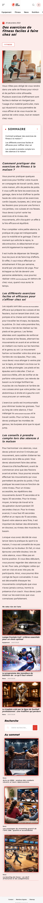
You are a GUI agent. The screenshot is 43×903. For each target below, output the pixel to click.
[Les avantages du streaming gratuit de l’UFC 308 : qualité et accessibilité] (21, 805)
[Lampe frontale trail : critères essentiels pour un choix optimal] (21, 622)
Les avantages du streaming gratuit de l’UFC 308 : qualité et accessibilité (19, 829)
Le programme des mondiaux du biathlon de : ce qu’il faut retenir (17, 674)
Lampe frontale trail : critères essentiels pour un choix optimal (20, 638)
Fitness (8, 44)
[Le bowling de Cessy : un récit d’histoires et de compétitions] (21, 853)
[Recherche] (33, 5)
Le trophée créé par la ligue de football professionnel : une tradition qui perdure (21, 710)
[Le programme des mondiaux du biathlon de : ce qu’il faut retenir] (21, 658)
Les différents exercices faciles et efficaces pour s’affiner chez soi (19, 143)
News (4, 678)
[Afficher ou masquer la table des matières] (32, 129)
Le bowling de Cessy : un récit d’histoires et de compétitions (16, 878)
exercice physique (21, 279)
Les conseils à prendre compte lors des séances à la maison (20, 150)
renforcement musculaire (22, 413)
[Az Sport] (16, 5)
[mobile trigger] (4, 5)
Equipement (6, 642)
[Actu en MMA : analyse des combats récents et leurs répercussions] (21, 756)
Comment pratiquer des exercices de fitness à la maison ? (20, 137)
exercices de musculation (30, 306)
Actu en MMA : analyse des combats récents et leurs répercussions (18, 781)
